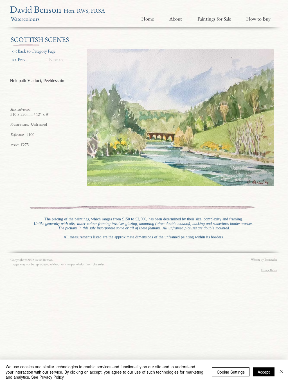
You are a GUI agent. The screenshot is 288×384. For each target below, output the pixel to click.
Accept (264, 372)
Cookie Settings (231, 372)
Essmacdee (270, 259)
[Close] (281, 372)
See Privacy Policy (47, 377)
